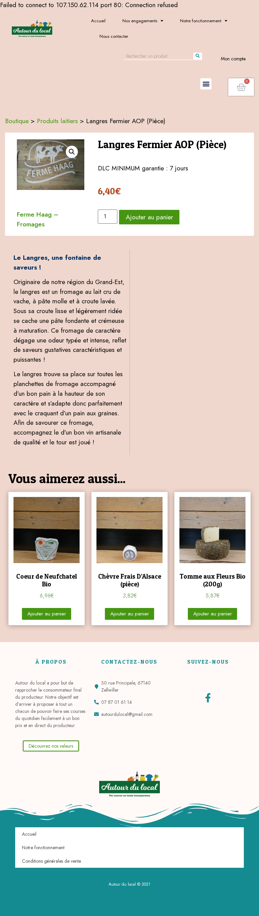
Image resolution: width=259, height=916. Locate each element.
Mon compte (233, 58)
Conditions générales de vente (51, 861)
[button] (205, 83)
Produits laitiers (57, 121)
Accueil (98, 21)
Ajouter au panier (149, 217)
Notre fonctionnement (200, 21)
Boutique (17, 121)
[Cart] (241, 87)
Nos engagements (139, 21)
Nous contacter (113, 36)
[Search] (197, 56)
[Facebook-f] (207, 697)
